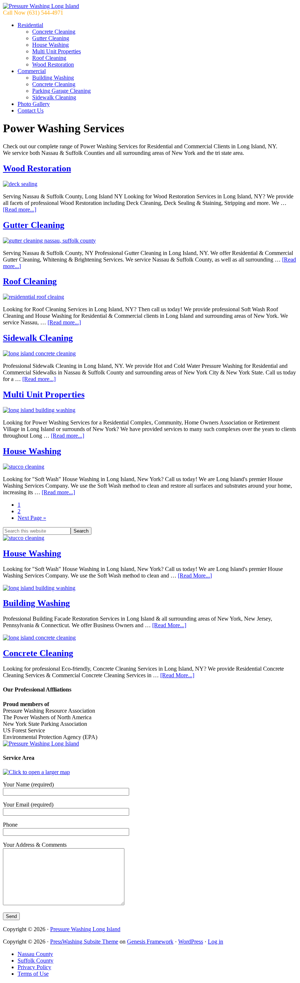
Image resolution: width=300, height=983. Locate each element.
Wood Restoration (37, 168)
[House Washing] (23, 538)
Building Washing (36, 603)
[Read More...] (195, 575)
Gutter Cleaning (33, 225)
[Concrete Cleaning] (39, 638)
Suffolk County (35, 960)
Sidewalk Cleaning (38, 338)
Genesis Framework (150, 941)
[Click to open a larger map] (36, 772)
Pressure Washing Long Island (85, 929)
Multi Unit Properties (44, 394)
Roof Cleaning (30, 281)
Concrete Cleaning (38, 653)
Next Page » (32, 518)
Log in (215, 941)
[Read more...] (19, 209)
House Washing (32, 451)
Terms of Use (33, 974)
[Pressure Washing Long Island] (41, 6)
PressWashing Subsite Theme (84, 941)
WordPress (190, 941)
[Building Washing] (39, 588)
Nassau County (35, 954)
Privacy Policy (34, 967)
